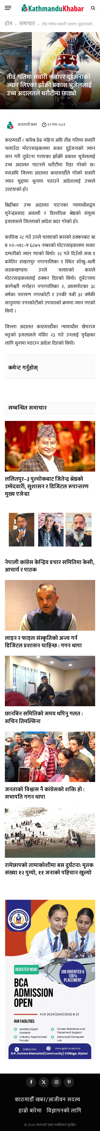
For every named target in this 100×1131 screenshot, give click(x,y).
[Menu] (8, 7)
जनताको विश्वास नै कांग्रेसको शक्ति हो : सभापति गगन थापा (44, 793)
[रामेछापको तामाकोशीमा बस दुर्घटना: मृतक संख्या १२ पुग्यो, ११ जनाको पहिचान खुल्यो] (50, 832)
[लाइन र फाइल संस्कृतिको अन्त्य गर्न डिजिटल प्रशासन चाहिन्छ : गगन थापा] (50, 605)
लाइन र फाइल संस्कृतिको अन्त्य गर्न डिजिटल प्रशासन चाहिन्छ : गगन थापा (43, 642)
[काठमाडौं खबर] (52, 8)
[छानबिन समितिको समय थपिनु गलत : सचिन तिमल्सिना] (50, 681)
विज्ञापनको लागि (64, 1110)
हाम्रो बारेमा (30, 1110)
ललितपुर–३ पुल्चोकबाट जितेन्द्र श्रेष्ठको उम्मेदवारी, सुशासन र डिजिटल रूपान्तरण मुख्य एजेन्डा (47, 487)
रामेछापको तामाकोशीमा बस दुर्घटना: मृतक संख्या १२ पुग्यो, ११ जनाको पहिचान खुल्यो (49, 869)
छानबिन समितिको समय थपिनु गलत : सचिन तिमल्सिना (44, 717)
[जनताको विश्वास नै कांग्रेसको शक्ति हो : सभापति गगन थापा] (50, 757)
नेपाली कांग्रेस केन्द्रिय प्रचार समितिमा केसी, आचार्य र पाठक (49, 566)
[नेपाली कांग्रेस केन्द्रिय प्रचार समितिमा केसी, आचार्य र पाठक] (50, 529)
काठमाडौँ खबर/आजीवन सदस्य (47, 1099)
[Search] (92, 7)
